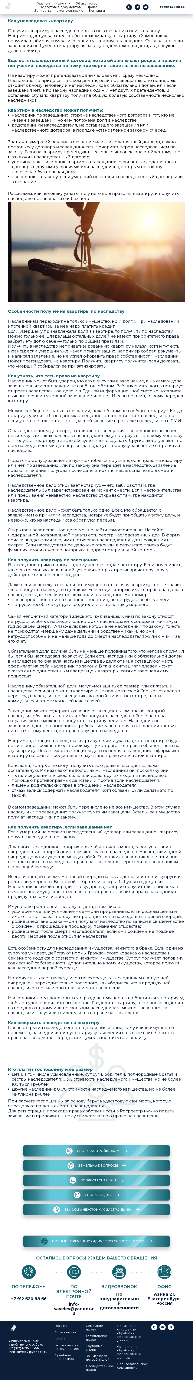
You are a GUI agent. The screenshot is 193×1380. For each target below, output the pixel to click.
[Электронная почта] (146, 7)
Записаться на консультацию (58, 10)
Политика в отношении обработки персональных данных (129, 1333)
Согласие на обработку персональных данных (129, 1352)
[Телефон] (129, 7)
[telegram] (137, 7)
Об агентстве (86, 3)
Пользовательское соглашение (132, 1365)
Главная (43, 3)
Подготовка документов (60, 7)
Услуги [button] (61, 3)
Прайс (92, 7)
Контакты (97, 10)
